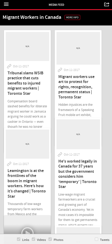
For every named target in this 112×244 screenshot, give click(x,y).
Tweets (104, 240)
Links (25, 240)
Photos (58, 240)
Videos (41, 240)
